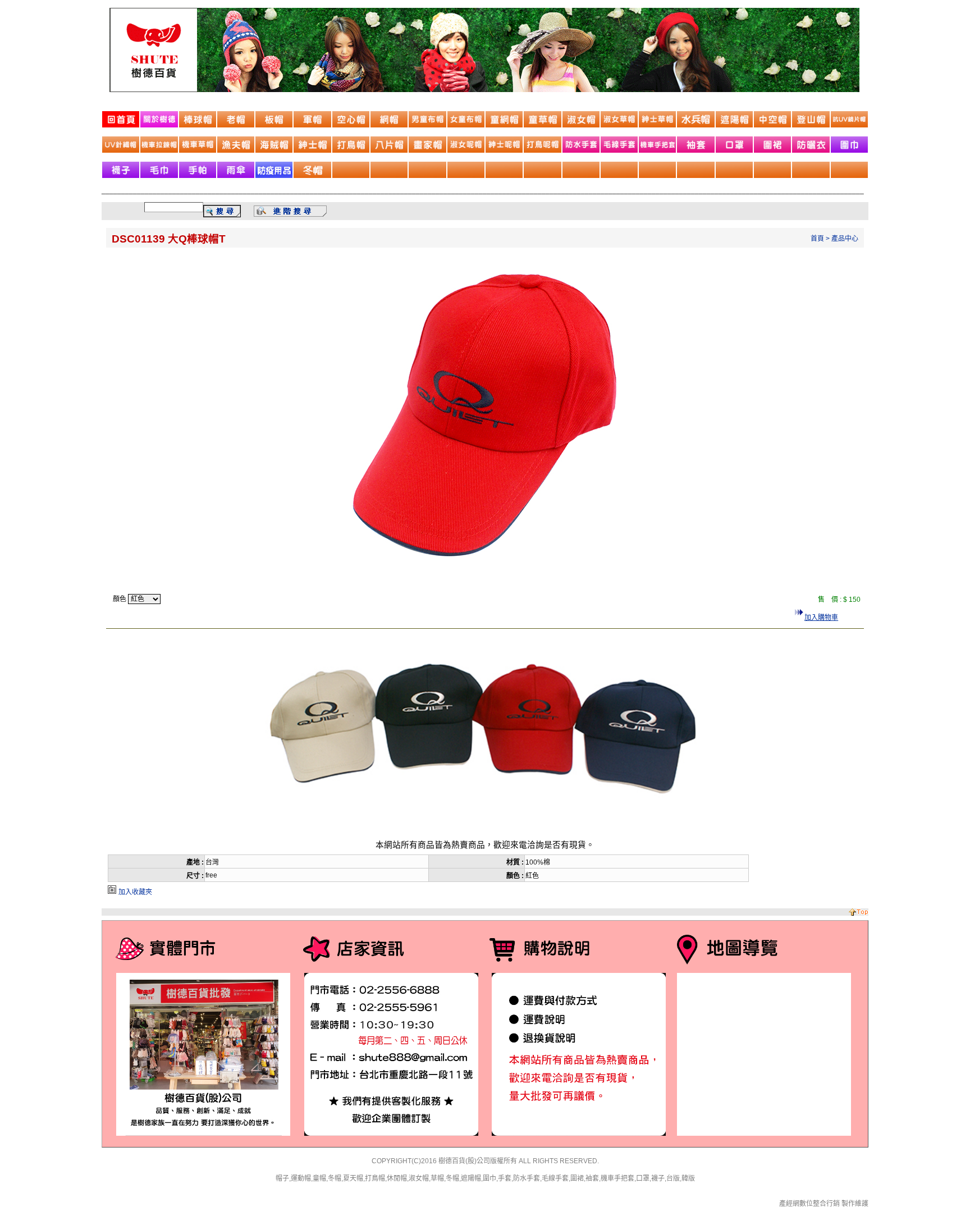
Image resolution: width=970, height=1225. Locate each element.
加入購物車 (821, 617)
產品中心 (844, 239)
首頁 (817, 239)
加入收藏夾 (135, 892)
